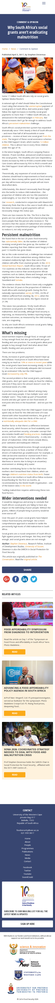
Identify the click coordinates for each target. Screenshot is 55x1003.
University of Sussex (34, 546)
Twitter (27, 870)
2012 (36, 295)
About (27, 841)
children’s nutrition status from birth (26, 474)
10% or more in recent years (34, 362)
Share (28, 569)
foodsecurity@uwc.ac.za (28, 830)
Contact (27, 861)
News (13, 48)
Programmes (27, 848)
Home (5, 48)
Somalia (18, 280)
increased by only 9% (17, 373)
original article (30, 559)
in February (38, 117)
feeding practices (32, 434)
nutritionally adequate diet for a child (20, 421)
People (27, 845)
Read (14, 651)
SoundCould (27, 877)
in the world (25, 485)
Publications (27, 851)
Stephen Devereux (18, 543)
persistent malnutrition (19, 123)
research (10, 202)
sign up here (28, 924)
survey (28, 293)
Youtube (27, 873)
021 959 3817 (27, 833)
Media (27, 858)
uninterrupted (35, 106)
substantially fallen (14, 241)
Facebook (27, 867)
